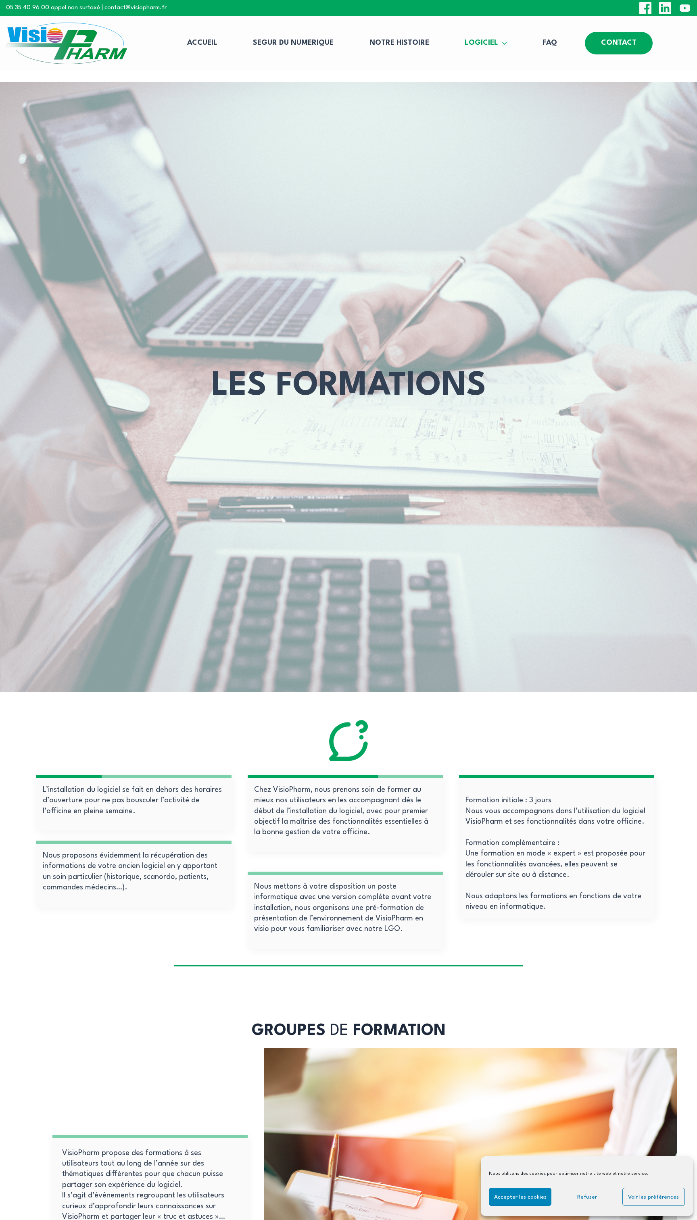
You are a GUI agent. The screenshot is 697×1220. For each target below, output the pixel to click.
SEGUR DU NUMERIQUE (293, 43)
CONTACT (618, 43)
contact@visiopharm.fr (135, 8)
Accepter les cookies (520, 1197)
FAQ (550, 43)
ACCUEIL (202, 43)
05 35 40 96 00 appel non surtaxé (53, 8)
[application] (502, 43)
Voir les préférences (653, 1197)
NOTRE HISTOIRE (399, 43)
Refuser (587, 1197)
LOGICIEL (481, 43)
